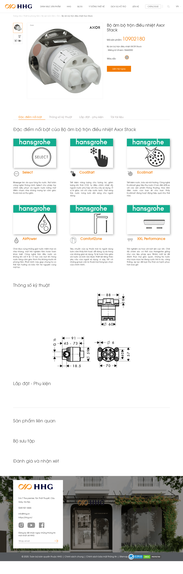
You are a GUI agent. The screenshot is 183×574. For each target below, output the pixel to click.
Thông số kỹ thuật (60, 117)
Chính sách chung (74, 556)
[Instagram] (21, 525)
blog (80, 6)
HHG (69, 6)
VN (177, 6)
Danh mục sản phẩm (50, 6)
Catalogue (153, 6)
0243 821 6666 (24, 508)
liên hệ (135, 6)
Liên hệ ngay (119, 68)
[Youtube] (31, 525)
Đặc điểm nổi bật (30, 117)
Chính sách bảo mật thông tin (101, 556)
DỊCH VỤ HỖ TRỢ (118, 6)
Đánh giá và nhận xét (36, 461)
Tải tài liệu (117, 117)
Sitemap (123, 556)
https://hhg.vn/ (25, 517)
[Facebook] (41, 525)
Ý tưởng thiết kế (97, 6)
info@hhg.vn (24, 513)
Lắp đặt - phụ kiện (91, 117)
